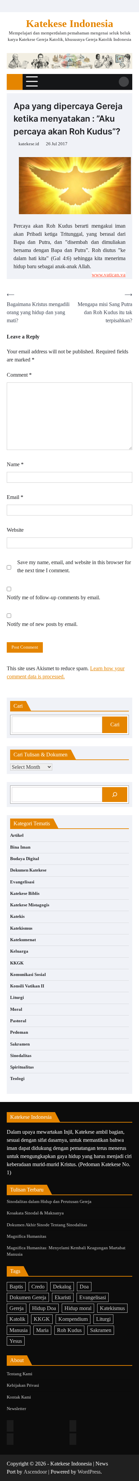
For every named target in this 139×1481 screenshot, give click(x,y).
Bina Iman (20, 847)
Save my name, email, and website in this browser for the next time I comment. (74, 566)
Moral (16, 1009)
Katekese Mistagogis (29, 905)
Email (15, 497)
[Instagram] (73, 1426)
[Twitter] (10, 1439)
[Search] (124, 82)
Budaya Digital (24, 858)
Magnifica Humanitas (26, 1236)
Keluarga (19, 951)
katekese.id (29, 144)
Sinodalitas (20, 1055)
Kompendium (73, 1319)
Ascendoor (35, 1472)
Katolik (17, 1319)
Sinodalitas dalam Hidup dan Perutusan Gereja (49, 1201)
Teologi (17, 1078)
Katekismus (21, 928)
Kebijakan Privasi (23, 1385)
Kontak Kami (19, 1397)
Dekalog (62, 1286)
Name (15, 464)
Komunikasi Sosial (28, 974)
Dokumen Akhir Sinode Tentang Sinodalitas (47, 1225)
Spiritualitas (22, 1067)
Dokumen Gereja (27, 1297)
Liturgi (17, 997)
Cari (114, 724)
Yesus (15, 1341)
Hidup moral (77, 1308)
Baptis (16, 1286)
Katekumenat (23, 939)
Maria (42, 1330)
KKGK (17, 963)
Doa (84, 1286)
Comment (19, 375)
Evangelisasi (22, 882)
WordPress (89, 1472)
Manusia (18, 1330)
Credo (38, 1286)
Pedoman (19, 1032)
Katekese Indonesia (69, 23)
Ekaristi (63, 1297)
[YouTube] (73, 1439)
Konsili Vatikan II (27, 986)
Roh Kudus (69, 1330)
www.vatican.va (109, 274)
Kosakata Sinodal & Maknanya (35, 1213)
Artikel (17, 835)
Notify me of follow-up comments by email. (53, 597)
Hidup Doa (44, 1308)
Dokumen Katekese (28, 870)
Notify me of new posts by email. (42, 624)
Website (15, 530)
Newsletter (16, 1408)
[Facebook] (10, 1426)
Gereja (16, 1308)
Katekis (17, 916)
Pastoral (18, 1021)
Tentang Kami (19, 1374)
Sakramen (20, 1044)
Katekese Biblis (24, 893)
